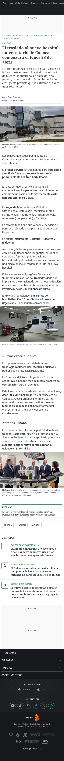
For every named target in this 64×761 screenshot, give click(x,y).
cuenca (8, 525)
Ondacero (6, 35)
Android (26, 689)
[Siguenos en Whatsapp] (51, 706)
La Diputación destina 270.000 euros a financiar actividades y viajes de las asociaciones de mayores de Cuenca (33, 552)
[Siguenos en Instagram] (28, 706)
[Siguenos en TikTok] (20, 706)
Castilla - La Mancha (39, 35)
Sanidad (35, 525)
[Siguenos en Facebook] (36, 706)
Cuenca (4, 38)
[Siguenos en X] (43, 706)
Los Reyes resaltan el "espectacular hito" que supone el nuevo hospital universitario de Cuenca (28, 513)
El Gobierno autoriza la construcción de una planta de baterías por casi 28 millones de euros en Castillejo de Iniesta (35, 571)
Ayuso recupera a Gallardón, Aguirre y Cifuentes (20, 3)
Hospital (21, 525)
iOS (43, 689)
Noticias (17, 38)
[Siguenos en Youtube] (13, 706)
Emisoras (20, 35)
